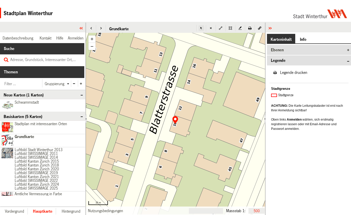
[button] (91, 28)
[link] (105, 211)
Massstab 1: (235, 211)
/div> (7, 153)
